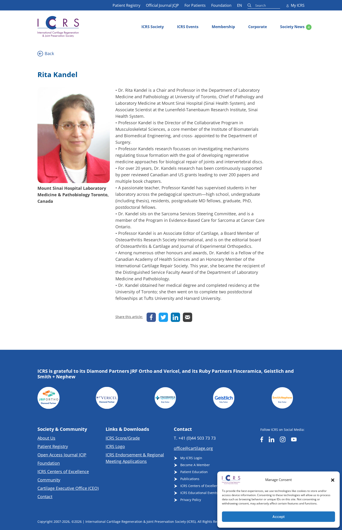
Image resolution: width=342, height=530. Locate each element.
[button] (332, 479)
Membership (223, 26)
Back (49, 53)
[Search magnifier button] (250, 5)
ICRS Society (152, 26)
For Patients (195, 5)
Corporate (257, 26)
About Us (46, 438)
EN (239, 5)
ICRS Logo (115, 446)
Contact (44, 496)
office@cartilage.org (193, 448)
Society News (292, 26)
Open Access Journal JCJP (61, 455)
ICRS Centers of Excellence (63, 471)
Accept (278, 516)
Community (48, 480)
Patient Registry (126, 5)
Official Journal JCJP (162, 5)
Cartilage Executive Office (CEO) (68, 488)
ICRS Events (187, 26)
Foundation (221, 5)
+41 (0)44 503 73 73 (197, 438)
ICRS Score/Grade (123, 438)
